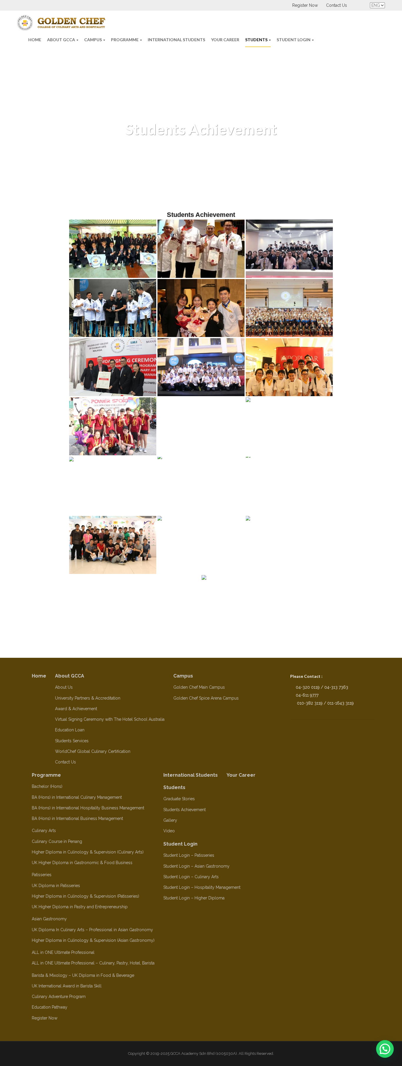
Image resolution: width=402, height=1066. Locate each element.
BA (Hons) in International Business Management (77, 818)
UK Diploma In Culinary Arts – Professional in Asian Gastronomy (92, 929)
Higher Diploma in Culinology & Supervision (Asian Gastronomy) (93, 940)
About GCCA (61, 39)
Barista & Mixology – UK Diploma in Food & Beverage (83, 975)
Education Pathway (49, 1007)
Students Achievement (184, 809)
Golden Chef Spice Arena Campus (206, 698)
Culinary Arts (44, 830)
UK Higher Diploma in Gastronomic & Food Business (82, 862)
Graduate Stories (179, 798)
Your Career (225, 39)
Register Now (305, 5)
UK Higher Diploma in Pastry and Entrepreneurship (80, 906)
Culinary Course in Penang (57, 841)
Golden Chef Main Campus (199, 687)
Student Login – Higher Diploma (194, 898)
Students (256, 39)
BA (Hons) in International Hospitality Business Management (88, 808)
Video (169, 830)
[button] (385, 1049)
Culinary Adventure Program (59, 996)
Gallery (170, 820)
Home (34, 39)
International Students (176, 39)
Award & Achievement (76, 708)
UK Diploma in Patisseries (56, 885)
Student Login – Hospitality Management (201, 887)
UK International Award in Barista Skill (67, 986)
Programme (125, 39)
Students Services (72, 740)
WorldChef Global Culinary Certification (92, 751)
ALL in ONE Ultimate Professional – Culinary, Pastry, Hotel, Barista (93, 963)
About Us (64, 687)
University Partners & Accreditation (87, 698)
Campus (93, 39)
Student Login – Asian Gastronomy (196, 866)
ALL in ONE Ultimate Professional (63, 952)
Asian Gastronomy (49, 918)
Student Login (294, 39)
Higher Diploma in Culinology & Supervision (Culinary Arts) (88, 852)
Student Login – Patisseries (188, 855)
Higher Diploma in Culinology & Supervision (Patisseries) (85, 896)
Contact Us (336, 5)
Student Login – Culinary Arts (191, 876)
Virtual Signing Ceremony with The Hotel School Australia (110, 719)
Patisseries (42, 874)
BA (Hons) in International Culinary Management (77, 797)
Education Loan (69, 730)
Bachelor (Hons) (47, 786)
